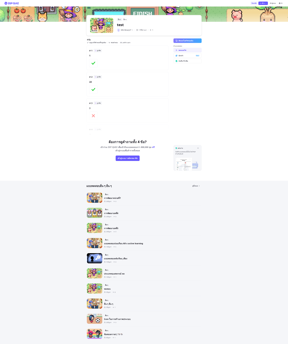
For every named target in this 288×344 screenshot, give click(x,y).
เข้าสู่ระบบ (273, 3)
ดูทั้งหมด (195, 186)
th (281, 3)
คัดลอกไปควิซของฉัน (186, 41)
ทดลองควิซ (182, 50)
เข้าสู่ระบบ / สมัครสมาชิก (128, 158)
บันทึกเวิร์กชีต (183, 61)
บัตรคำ (189, 56)
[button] (187, 158)
